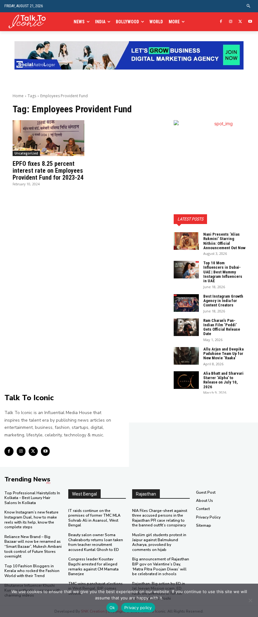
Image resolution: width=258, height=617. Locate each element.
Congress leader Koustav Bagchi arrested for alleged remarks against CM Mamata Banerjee (93, 566)
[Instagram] (230, 21)
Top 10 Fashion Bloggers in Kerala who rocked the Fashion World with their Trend (31, 571)
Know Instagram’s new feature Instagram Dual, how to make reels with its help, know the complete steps (31, 520)
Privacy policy (138, 607)
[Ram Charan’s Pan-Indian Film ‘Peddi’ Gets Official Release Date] (186, 327)
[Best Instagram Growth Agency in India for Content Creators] (186, 303)
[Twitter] (240, 21)
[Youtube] (250, 21)
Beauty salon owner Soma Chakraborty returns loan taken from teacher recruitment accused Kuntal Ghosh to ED (95, 542)
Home (18, 95)
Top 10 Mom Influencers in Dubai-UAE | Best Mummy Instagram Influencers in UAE (222, 272)
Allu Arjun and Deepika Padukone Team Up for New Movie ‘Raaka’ (223, 354)
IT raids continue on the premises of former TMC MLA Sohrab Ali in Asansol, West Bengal (94, 518)
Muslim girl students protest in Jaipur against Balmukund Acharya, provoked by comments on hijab (159, 542)
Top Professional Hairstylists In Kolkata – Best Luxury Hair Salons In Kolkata (32, 498)
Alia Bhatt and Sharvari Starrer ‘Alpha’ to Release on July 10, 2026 (223, 380)
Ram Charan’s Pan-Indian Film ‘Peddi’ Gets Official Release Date (221, 327)
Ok (112, 607)
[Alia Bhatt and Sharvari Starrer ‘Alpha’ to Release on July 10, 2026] (186, 380)
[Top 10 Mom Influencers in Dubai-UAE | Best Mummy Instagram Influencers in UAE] (186, 269)
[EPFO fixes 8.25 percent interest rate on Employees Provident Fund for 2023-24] (48, 138)
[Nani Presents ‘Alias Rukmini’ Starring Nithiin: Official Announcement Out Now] (186, 241)
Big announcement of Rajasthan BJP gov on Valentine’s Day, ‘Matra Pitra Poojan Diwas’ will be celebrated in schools (160, 566)
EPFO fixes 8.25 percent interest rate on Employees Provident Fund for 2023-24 (48, 170)
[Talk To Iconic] (29, 22)
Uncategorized (26, 153)
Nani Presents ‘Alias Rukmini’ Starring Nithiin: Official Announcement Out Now (224, 241)
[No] (250, 600)
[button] (249, 6)
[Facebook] (221, 21)
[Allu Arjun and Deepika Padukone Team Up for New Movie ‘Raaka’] (186, 356)
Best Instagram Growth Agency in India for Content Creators (223, 301)
